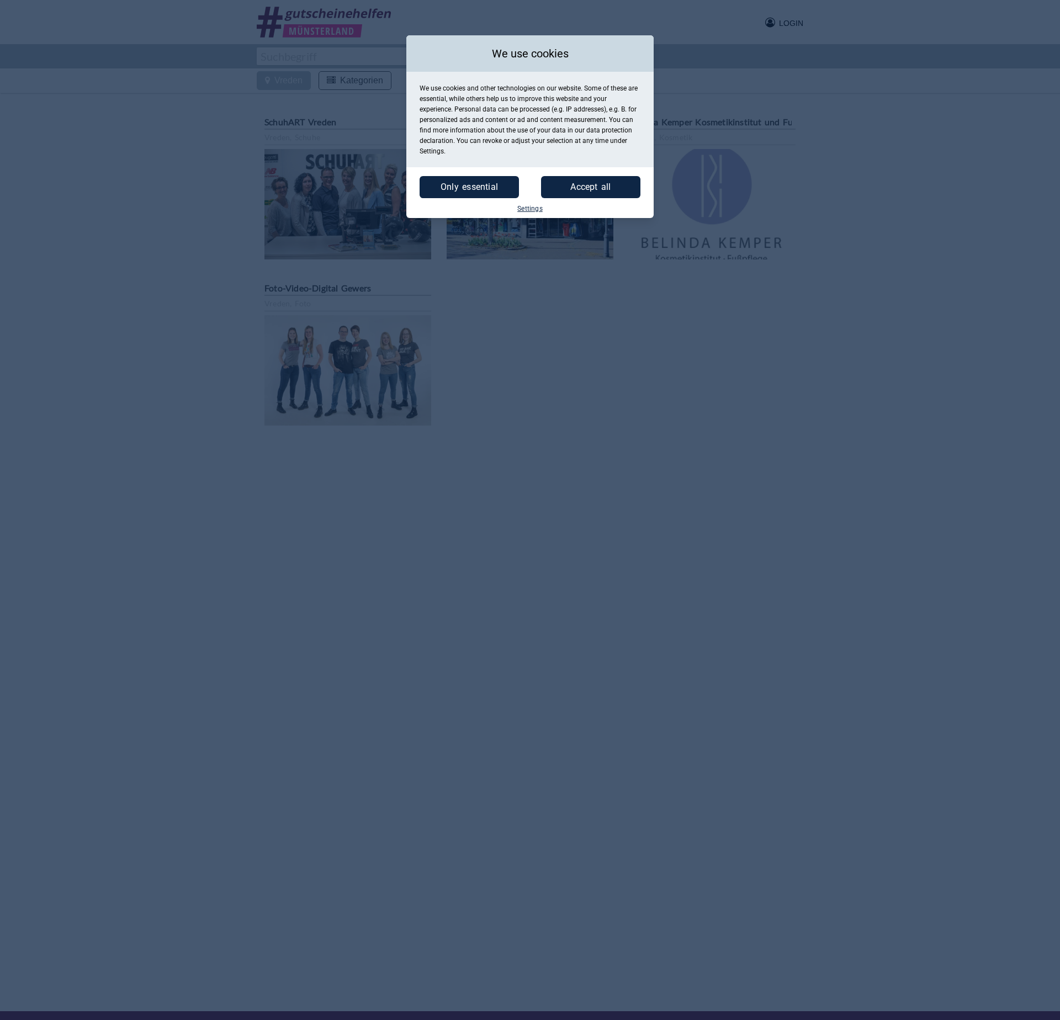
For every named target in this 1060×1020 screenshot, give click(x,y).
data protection (609, 130)
